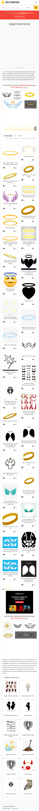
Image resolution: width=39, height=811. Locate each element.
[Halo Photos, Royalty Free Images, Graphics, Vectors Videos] (10, 238)
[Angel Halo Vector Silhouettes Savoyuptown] (28, 373)
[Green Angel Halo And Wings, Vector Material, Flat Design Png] (10, 491)
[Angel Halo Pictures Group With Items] (10, 176)
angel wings (19, 129)
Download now (19, 16)
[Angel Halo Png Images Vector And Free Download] (10, 307)
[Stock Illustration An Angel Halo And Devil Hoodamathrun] (28, 262)
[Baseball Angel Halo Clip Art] (10, 416)
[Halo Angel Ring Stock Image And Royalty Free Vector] (28, 233)
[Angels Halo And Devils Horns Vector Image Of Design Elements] (28, 402)
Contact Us (15, 808)
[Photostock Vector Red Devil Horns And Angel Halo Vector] (28, 539)
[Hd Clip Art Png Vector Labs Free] (10, 519)
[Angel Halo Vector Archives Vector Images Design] (28, 189)
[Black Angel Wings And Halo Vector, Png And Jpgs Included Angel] (10, 436)
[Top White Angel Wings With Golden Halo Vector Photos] (10, 542)
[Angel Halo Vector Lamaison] (28, 346)
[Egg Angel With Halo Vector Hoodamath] (10, 463)
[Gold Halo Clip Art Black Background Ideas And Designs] (10, 256)
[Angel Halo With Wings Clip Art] (10, 196)
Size (16, 135)
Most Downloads (8, 135)
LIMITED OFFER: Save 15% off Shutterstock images (19, 616)
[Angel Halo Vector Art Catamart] (10, 362)
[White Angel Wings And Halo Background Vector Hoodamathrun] (28, 569)
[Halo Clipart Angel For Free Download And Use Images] (10, 153)
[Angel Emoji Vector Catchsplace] (10, 280)
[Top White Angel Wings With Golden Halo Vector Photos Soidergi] (10, 565)
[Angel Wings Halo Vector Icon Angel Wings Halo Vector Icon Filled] (10, 391)
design (29, 129)
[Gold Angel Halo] (10, 220)
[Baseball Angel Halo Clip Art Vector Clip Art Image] (28, 210)
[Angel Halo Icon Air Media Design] (28, 169)
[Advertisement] (19, 47)
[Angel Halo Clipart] (28, 150)
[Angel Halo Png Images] (10, 335)
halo (5, 129)
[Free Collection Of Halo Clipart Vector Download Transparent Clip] (28, 481)
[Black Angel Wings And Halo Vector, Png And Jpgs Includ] (28, 431)
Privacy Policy (6, 808)
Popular (20, 135)
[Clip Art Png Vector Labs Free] (28, 456)
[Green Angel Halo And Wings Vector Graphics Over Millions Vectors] (28, 510)
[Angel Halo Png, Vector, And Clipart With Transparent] (28, 318)
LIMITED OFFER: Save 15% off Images (19, 85)
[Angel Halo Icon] (28, 291)
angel (11, 129)
